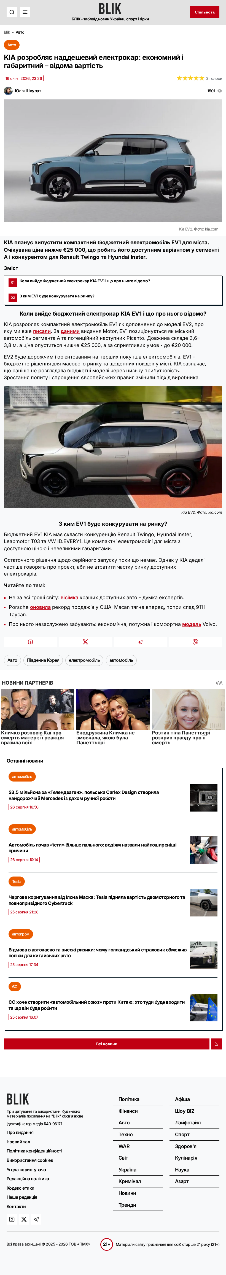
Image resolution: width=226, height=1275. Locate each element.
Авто (11, 44)
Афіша (182, 1099)
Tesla (16, 881)
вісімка (69, 597)
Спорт (182, 1134)
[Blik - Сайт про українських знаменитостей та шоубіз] (18, 1103)
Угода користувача (26, 1169)
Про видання (20, 1132)
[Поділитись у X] (85, 642)
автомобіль (22, 776)
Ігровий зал (18, 1141)
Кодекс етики (20, 1188)
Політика (129, 1099)
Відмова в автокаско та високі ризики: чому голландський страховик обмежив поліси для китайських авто (98, 953)
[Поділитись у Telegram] (140, 642)
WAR (124, 1146)
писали (42, 331)
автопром (20, 934)
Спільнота (205, 12)
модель (191, 624)
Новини (127, 1193)
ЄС (14, 986)
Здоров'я (186, 1146)
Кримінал (130, 1181)
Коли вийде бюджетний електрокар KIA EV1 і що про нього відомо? (80, 281)
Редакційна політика (28, 1178)
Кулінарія (186, 1158)
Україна (127, 1170)
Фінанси (128, 1111)
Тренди (127, 1205)
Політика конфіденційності (34, 1151)
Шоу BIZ (184, 1111)
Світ (123, 1158)
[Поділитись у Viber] (195, 642)
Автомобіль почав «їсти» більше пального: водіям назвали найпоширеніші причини (92, 848)
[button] (12, 12)
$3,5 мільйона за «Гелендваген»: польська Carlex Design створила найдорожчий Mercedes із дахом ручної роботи (84, 795)
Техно (126, 1134)
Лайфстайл (188, 1122)
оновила (40, 607)
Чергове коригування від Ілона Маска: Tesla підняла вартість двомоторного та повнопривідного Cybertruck (97, 900)
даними (70, 331)
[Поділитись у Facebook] (30, 642)
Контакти (16, 1206)
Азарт (182, 1181)
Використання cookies (30, 1160)
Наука (182, 1170)
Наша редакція (22, 1197)
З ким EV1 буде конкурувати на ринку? (53, 297)
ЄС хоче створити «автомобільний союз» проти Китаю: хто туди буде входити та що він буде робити (97, 1005)
